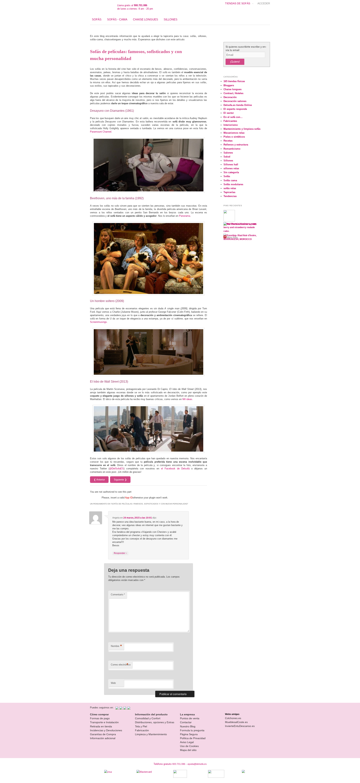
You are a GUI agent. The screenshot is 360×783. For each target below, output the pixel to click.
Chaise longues (145, 19)
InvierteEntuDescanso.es (240, 726)
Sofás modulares (233, 184)
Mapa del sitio (188, 750)
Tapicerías (229, 192)
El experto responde (235, 109)
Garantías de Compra (103, 734)
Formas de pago (100, 718)
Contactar (186, 722)
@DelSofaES (116, 468)
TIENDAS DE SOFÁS (238, 3)
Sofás (96, 19)
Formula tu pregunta (192, 730)
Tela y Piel (141, 726)
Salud (227, 156)
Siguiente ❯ (120, 479)
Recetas (228, 140)
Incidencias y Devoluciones (106, 730)
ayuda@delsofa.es (197, 764)
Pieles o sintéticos (234, 136)
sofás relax (230, 188)
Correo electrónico (120, 664)
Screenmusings (98, 322)
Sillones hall (231, 164)
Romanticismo (232, 148)
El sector (229, 113)
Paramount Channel (100, 131)
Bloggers (229, 85)
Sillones (170, 19)
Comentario (118, 594)
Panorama (184, 215)
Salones (228, 152)
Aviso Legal (187, 742)
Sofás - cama (117, 19)
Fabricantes (230, 121)
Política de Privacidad (193, 738)
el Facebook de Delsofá (175, 468)
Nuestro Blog (187, 726)
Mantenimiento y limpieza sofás (242, 128)
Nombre (116, 646)
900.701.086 (178, 764)
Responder (120, 553)
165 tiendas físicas (234, 81)
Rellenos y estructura (236, 144)
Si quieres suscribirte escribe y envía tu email (246, 48)
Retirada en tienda (101, 726)
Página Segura (189, 734)
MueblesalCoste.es (236, 722)
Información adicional (102, 738)
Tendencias (230, 196)
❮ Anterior (99, 479)
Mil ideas (187, 399)
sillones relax (231, 168)
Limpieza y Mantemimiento (151, 734)
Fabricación (142, 730)
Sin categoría (231, 172)
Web (113, 683)
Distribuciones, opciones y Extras (154, 722)
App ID (129, 497)
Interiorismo (231, 125)
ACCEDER (263, 3)
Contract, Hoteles (233, 93)
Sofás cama (230, 180)
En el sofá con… (233, 117)
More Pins (232, 237)
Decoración (230, 97)
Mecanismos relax (234, 132)
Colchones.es (233, 718)
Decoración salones (235, 101)
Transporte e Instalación (104, 722)
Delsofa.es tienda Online (238, 105)
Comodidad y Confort (147, 718)
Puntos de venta (189, 718)
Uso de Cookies (189, 746)
